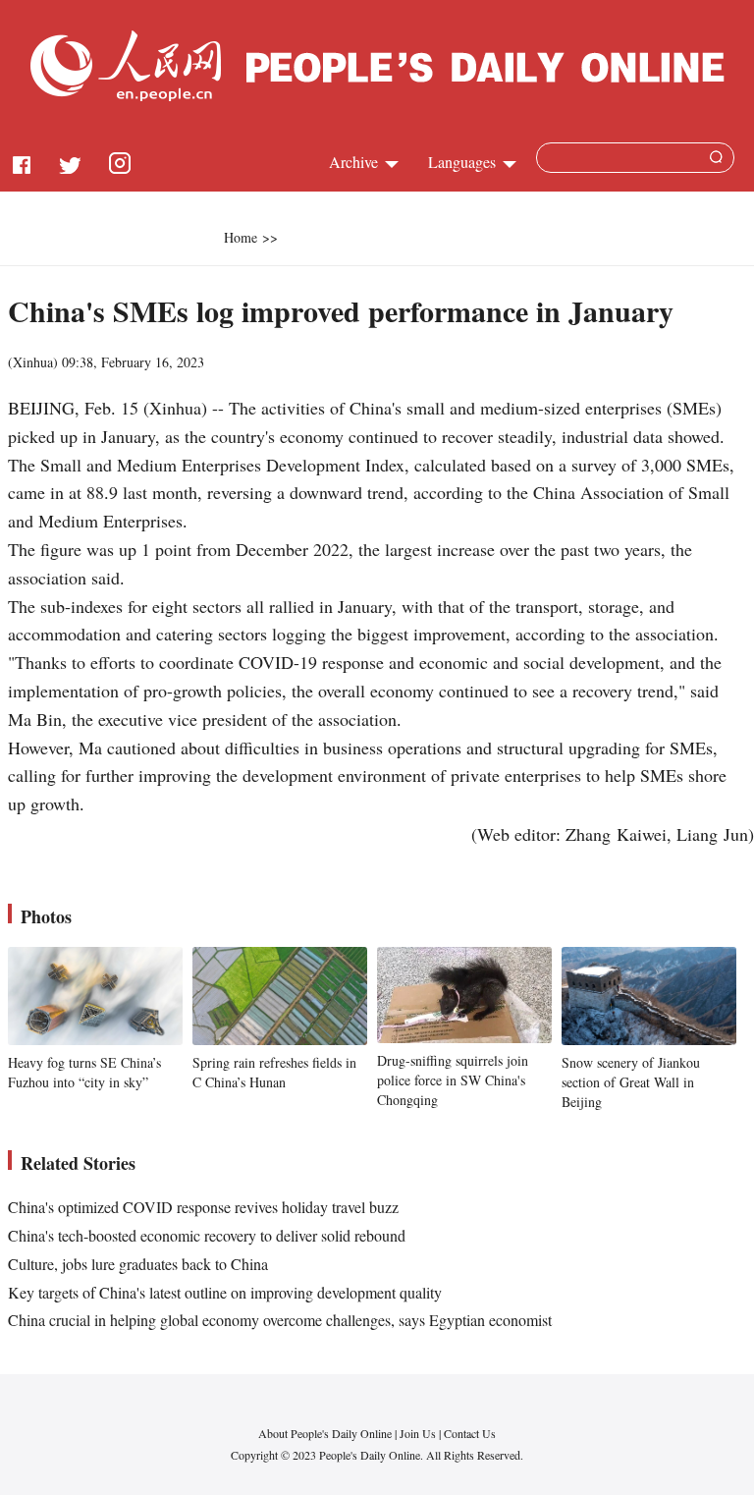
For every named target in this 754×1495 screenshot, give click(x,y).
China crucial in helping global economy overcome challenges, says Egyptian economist (280, 1319)
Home (240, 237)
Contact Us (470, 1433)
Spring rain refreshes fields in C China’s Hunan (274, 1072)
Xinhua (33, 362)
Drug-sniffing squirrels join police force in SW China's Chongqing (452, 1079)
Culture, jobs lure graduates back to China (138, 1263)
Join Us (419, 1433)
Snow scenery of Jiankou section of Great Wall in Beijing (631, 1081)
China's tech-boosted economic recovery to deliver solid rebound (206, 1235)
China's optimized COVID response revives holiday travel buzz (203, 1206)
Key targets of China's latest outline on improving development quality (225, 1292)
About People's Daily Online (325, 1433)
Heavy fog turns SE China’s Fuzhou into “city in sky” (84, 1072)
